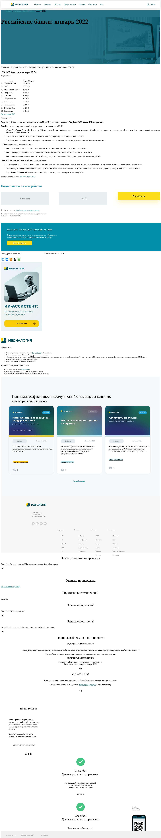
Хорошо (80, 794)
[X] (15, 259)
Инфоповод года (70, 4)
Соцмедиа (98, 540)
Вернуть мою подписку (10, 587)
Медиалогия (25, 369)
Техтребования (44, 835)
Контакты (115, 536)
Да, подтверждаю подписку (80, 644)
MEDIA (64, 543)
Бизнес (97, 543)
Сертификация (83, 540)
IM (62, 551)
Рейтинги (57, 4)
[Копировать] (36, 176)
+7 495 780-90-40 (36, 512)
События (82, 4)
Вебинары (81, 536)
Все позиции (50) (8, 114)
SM (62, 536)
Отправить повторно (24, 745)
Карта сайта (116, 555)
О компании (92, 4)
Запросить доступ (19, 243)
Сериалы (98, 555)
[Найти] (140, 4)
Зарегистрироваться (20, 462)
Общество (98, 551)
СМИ (97, 536)
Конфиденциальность (10, 835)
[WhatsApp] (19, 259)
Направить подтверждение (80, 658)
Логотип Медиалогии (119, 551)
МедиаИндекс (36, 353)
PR (62, 540)
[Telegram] (3, 259)
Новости (115, 543)
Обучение (47, 4)
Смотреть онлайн (67, 462)
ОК (2, 568)
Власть (97, 547)
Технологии (116, 547)
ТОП (63, 547)
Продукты (37, 4)
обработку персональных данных (27, 210)
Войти (153, 4)
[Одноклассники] (11, 259)
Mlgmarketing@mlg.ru (87, 685)
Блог (101, 4)
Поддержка (82, 551)
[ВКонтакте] (7, 259)
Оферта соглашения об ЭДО (27, 835)
